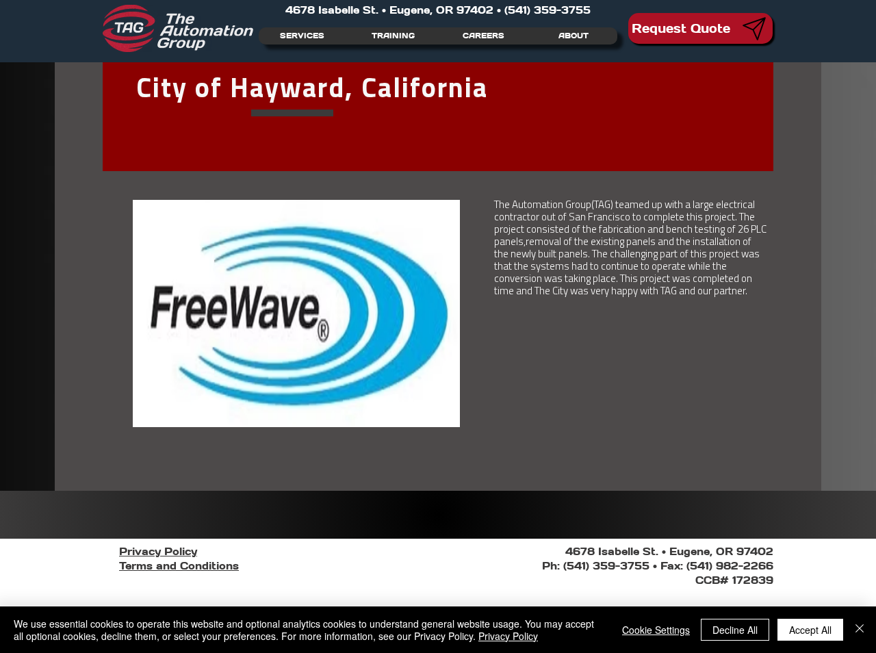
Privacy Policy (508, 636)
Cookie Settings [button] (656, 630)
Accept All (810, 630)
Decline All (735, 630)
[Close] (859, 629)
